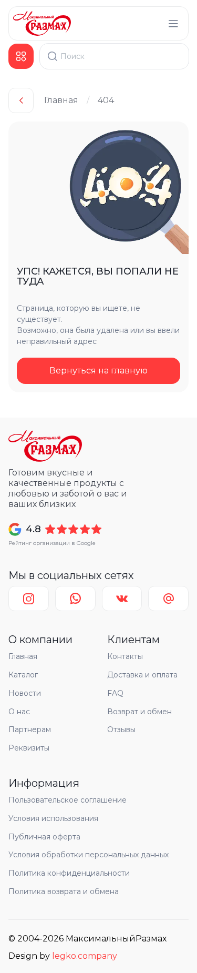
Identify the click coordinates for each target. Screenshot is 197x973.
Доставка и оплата (142, 675)
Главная (61, 100)
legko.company (84, 956)
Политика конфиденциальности (69, 873)
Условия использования (53, 818)
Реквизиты (28, 748)
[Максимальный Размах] (42, 23)
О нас (19, 711)
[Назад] (21, 100)
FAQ (115, 693)
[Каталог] (21, 56)
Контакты (125, 656)
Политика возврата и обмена (63, 891)
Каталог (23, 675)
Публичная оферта (44, 837)
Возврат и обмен (139, 711)
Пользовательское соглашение (67, 800)
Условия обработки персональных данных (88, 854)
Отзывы (121, 729)
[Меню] (173, 23)
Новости (24, 693)
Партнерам (29, 729)
